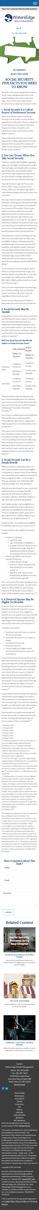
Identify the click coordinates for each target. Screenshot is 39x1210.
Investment (19, 1098)
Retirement (19, 1096)
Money (19, 1109)
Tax (19, 1107)
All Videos (19, 1117)
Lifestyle (19, 1112)
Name (7, 867)
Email (7, 880)
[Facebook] (20, 28)
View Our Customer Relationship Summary (19, 9)
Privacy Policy (21, 1201)
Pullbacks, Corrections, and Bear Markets (19, 1043)
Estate (19, 1101)
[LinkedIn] (18, 28)
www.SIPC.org (28, 1179)
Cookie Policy (9, 1201)
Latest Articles (19, 1115)
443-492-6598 (21, 33)
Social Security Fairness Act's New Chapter (19, 956)
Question (7, 893)
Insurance (19, 1104)
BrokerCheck (24, 1126)
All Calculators (19, 1120)
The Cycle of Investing (19, 1001)
